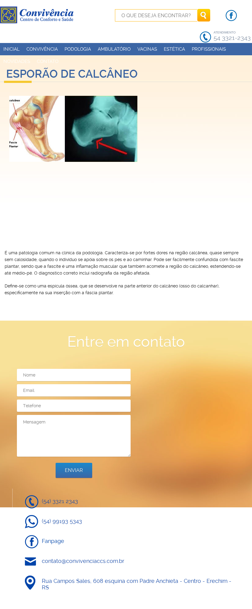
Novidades (16, 61)
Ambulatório (114, 49)
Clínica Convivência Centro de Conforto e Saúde (37, 14)
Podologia (78, 49)
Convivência (42, 49)
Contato (47, 61)
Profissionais (209, 49)
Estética (174, 49)
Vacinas (147, 49)
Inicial (11, 49)
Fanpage (53, 541)
